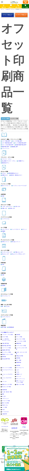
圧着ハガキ (12, 208)
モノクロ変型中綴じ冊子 (20, 143)
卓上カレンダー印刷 (6, 386)
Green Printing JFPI (4, 426)
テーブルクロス (5, 411)
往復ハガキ (4, 208)
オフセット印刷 (5, 118)
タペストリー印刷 (6, 400)
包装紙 (3, 285)
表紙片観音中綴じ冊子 (21, 144)
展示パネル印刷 (5, 402)
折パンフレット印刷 (6, 352)
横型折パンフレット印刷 (7, 354)
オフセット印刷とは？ (7, 14)
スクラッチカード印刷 (21, 345)
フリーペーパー (5, 148)
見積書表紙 (11, 327)
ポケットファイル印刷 (7, 367)
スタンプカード (5, 229)
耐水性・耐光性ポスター (16, 175)
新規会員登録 (25, 2)
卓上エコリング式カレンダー (18, 254)
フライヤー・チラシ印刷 (7, 334)
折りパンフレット (6, 185)
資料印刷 (4, 356)
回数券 (3, 231)
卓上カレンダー (5, 254)
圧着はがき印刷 (19, 355)
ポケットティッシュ (20, 378)
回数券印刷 (18, 343)
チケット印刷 (19, 336)
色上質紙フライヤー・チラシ (9, 161)
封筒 (3, 264)
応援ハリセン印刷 (20, 384)
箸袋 (3, 394)
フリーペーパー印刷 (6, 347)
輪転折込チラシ (5, 162)
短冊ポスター (5, 175)
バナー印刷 (4, 407)
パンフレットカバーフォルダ (19, 185)
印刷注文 (8, 9)
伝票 (3, 274)
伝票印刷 (18, 365)
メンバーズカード (16, 229)
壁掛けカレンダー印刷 (7, 384)
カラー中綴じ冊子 (6, 141)
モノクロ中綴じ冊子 (17, 141)
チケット (25, 229)
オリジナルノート (6, 295)
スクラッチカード (6, 316)
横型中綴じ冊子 (5, 146)
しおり (17, 369)
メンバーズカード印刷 (21, 341)
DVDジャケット (5, 241)
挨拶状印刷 (18, 362)
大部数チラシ (21, 161)
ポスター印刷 (5, 336)
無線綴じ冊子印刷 (6, 350)
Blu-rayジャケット (16, 241)
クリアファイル (5, 218)
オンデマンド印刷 (14, 118)
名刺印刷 (18, 334)
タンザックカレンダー (7, 252)
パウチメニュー (5, 398)
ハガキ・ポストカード (7, 206)
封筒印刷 (18, 358)
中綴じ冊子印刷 (5, 343)
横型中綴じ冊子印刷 (6, 345)
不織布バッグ (19, 374)
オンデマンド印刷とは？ (21, 14)
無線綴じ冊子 (15, 146)
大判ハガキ (17, 206)
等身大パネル (5, 405)
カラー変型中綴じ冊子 (7, 143)
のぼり (3, 409)
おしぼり (7, 306)
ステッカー (4, 381)
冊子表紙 (4, 327)
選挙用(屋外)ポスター (14, 173)
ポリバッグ (18, 376)
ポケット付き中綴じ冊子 (8, 144)
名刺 (3, 196)
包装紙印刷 (4, 389)
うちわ (17, 372)
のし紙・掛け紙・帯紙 (7, 391)
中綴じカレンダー (19, 252)
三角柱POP (4, 414)
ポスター (4, 173)
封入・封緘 (18, 360)
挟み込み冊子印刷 (6, 358)
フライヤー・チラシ (6, 159)
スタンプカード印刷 (20, 339)
